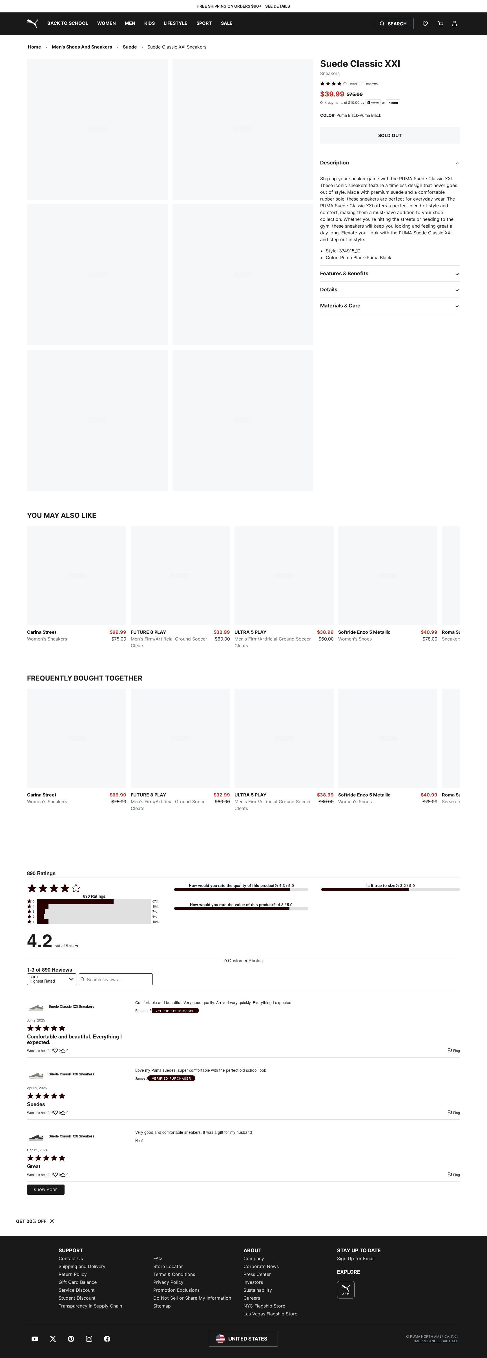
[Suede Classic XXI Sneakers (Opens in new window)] (36, 1008)
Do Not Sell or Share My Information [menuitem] (192, 1298)
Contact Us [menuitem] (71, 1258)
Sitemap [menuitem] (162, 1306)
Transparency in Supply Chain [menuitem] (90, 1306)
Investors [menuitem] (253, 1282)
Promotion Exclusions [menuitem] (176, 1290)
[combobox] (51, 979)
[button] (94, 901)
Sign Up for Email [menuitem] (356, 1258)
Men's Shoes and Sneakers (82, 47)
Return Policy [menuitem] (73, 1274)
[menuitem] (68, 24)
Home (34, 47)
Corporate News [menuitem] (261, 1266)
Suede (130, 47)
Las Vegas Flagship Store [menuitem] (270, 1314)
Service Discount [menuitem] (77, 1290)
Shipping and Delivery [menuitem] (82, 1266)
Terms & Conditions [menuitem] (174, 1274)
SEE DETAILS (277, 6)
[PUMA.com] (31, 23)
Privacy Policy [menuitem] (168, 1282)
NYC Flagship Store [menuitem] (264, 1306)
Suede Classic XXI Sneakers (71, 1006)
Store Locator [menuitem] (168, 1266)
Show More (46, 1189)
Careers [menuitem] (252, 1298)
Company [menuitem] (254, 1258)
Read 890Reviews (363, 83)
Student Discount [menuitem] (77, 1298)
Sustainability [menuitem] (258, 1290)
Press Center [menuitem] (257, 1274)
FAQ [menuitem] (157, 1258)
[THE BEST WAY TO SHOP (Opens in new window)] (346, 1289)
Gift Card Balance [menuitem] (78, 1282)
